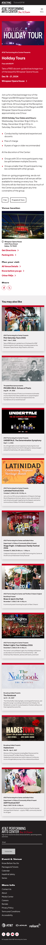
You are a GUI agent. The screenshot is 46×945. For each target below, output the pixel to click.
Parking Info (8, 255)
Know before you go (12, 270)
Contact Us (6, 889)
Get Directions (9, 250)
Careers (5, 900)
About (4, 893)
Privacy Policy (8, 907)
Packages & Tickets (10, 867)
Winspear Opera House (13, 81)
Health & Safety (8, 874)
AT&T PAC (6, 2)
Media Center (7, 896)
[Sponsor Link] (7, 925)
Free (5, 200)
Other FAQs (7, 275)
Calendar (6, 870)
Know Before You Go (10, 863)
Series (4, 878)
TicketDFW (19, 2)
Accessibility (7, 915)
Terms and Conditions (11, 911)
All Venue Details (10, 266)
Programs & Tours (18, 200)
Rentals (5, 904)
